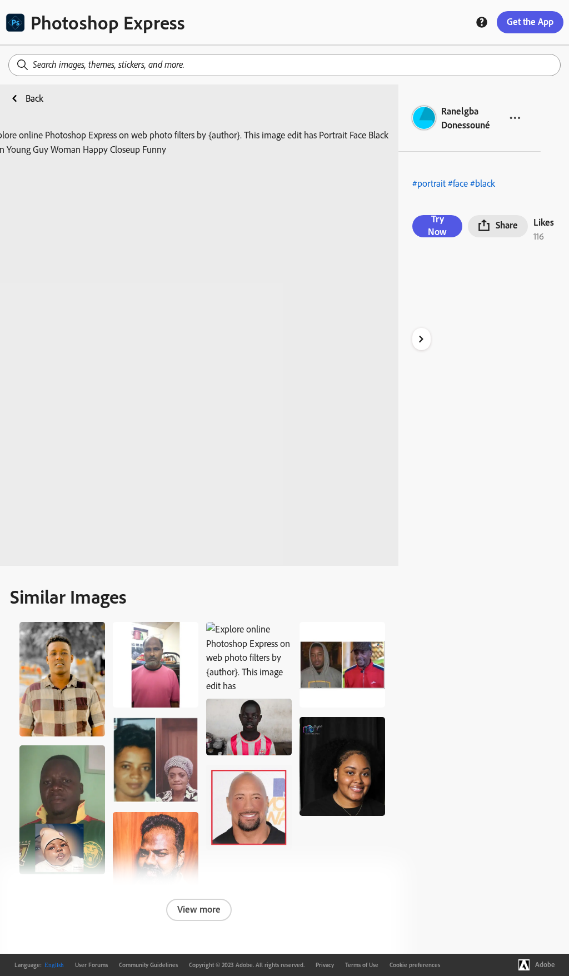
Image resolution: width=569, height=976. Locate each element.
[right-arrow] (421, 339)
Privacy (325, 965)
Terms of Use (361, 965)
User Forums (91, 965)
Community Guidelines (148, 965)
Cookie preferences (415, 965)
